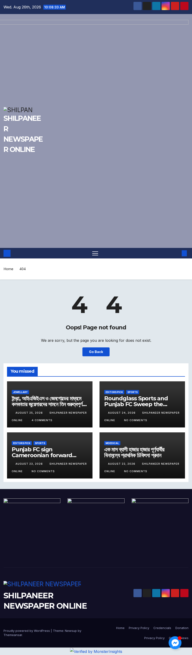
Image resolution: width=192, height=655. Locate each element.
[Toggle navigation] (95, 253)
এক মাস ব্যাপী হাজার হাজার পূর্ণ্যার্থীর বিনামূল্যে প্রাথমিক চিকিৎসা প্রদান (134, 452)
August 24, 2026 (122, 412)
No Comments (135, 420)
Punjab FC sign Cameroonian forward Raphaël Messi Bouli (42, 455)
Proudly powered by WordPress (27, 631)
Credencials (162, 628)
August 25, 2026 (29, 412)
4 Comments (42, 420)
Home (8, 269)
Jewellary (20, 392)
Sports (132, 392)
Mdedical (112, 443)
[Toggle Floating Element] (175, 642)
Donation (181, 628)
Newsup (71, 631)
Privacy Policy (139, 628)
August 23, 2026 (29, 463)
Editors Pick (114, 392)
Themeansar (13, 635)
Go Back (96, 352)
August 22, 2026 (122, 463)
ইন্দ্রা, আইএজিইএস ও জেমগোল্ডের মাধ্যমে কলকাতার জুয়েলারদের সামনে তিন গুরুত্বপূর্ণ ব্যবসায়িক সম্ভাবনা (47, 404)
